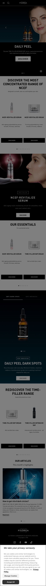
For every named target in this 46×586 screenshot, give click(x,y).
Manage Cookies (10, 576)
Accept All (11, 582)
